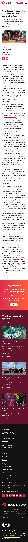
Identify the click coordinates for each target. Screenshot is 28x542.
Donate (20, 3)
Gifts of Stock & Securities (9, 473)
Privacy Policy (21, 518)
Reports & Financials (7, 448)
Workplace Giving (7, 470)
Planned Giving (6, 479)
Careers (4, 460)
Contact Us (5, 441)
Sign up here (5, 485)
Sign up (14, 304)
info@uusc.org (10, 438)
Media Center (6, 454)
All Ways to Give (6, 466)
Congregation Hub (7, 451)
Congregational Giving (8, 476)
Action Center (6, 457)
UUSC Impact (6, 54)
